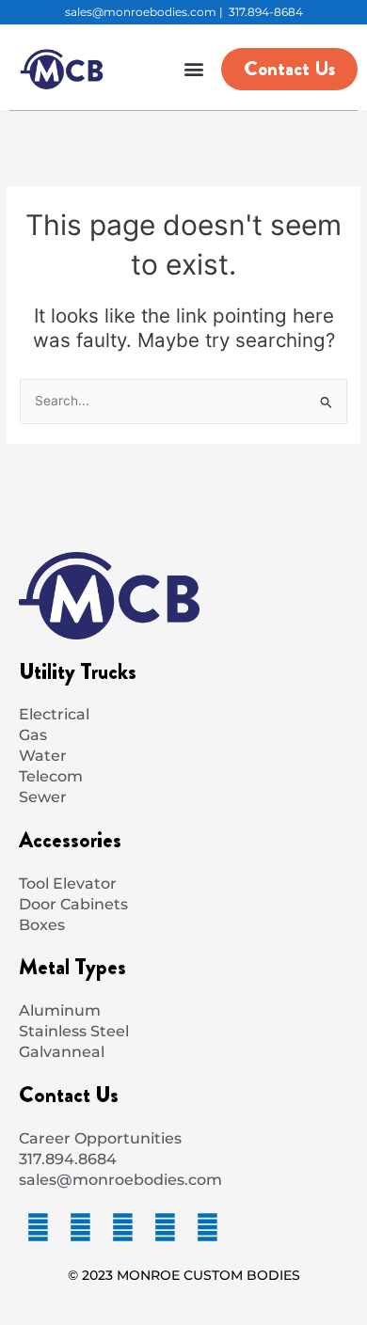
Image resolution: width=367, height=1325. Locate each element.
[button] (193, 69)
